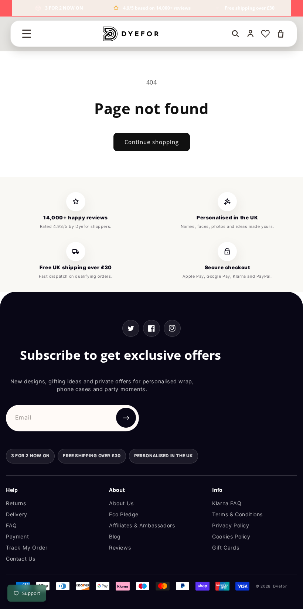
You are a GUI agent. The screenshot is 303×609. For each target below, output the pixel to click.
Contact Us (20, 558)
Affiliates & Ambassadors (142, 525)
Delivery (16, 514)
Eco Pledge (124, 514)
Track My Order (26, 547)
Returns (16, 503)
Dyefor (280, 586)
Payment (17, 536)
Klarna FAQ (226, 503)
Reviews (120, 547)
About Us (121, 503)
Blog (114, 536)
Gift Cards (225, 547)
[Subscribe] (126, 418)
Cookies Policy (231, 536)
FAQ (11, 525)
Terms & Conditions (237, 514)
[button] (27, 34)
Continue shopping (152, 142)
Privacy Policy (230, 525)
